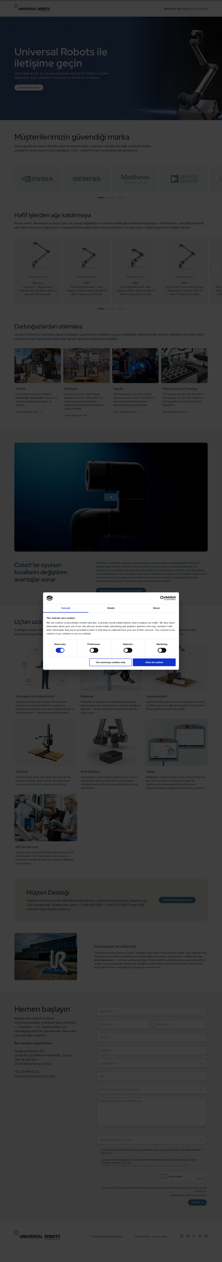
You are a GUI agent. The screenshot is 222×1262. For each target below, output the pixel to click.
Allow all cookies (154, 662)
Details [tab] (111, 608)
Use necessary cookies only (110, 662)
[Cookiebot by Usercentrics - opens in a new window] (162, 598)
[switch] (94, 650)
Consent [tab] (65, 608)
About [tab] (156, 608)
